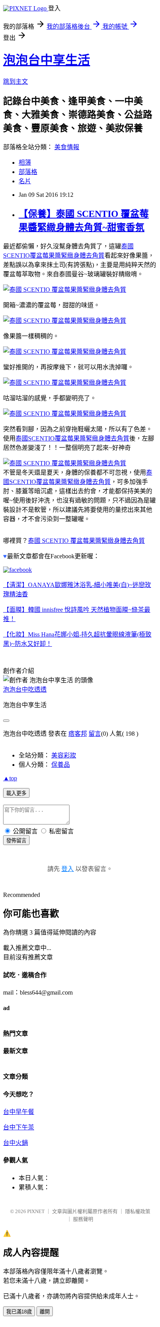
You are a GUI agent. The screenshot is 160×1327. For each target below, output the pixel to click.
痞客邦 (77, 733)
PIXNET (36, 1211)
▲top (10, 778)
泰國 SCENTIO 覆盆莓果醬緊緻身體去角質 (86, 540)
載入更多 (16, 793)
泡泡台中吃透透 (25, 689)
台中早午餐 (18, 1111)
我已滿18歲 (19, 1312)
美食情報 (66, 147)
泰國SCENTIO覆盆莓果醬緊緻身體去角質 (72, 438)
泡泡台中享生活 (46, 60)
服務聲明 (83, 1219)
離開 (45, 1312)
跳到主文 (15, 81)
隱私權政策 (137, 1211)
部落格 (28, 172)
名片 (25, 181)
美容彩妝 (63, 755)
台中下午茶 (18, 1127)
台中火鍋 (15, 1142)
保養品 (60, 764)
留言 (95, 733)
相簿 (25, 162)
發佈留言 (16, 840)
